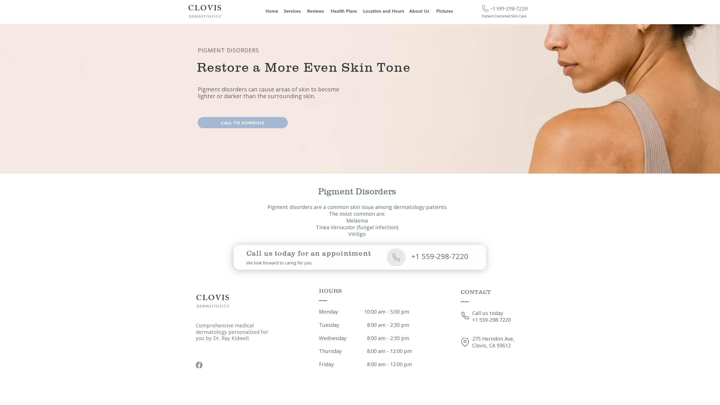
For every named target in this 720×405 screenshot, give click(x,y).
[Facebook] (199, 365)
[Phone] (485, 8)
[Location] (465, 342)
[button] (292, 11)
